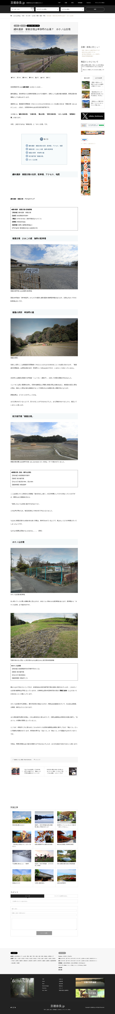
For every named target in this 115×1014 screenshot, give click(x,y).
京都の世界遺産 (66, 963)
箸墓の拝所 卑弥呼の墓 (36, 153)
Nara (43, 983)
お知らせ (61, 979)
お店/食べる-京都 (84, 958)
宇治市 (13, 960)
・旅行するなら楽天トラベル (88, 52)
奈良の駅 (60, 969)
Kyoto (43, 981)
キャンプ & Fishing (79, 965)
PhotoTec (70, 956)
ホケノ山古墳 (33, 160)
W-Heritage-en (82, 963)
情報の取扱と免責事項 (63, 990)
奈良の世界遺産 (74, 963)
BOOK (85, 965)
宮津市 (17, 960)
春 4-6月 (63, 958)
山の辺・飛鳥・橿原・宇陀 (33, 25)
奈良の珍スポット (93, 960)
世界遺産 (80, 2)
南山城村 (13, 963)
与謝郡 (18, 963)
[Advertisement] (30, 791)
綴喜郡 (47, 960)
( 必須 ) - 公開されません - (19, 913)
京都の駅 (60, 967)
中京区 (27, 958)
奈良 (72, 2)
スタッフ (61, 988)
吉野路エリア (51, 956)
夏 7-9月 (68, 958)
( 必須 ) (14, 908)
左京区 (23, 958)
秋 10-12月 (73, 958)
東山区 (35, 958)
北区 (15, 958)
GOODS (65, 956)
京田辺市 (30, 960)
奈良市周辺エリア (18, 956)
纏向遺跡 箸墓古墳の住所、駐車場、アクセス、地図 (46, 146)
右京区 (31, 958)
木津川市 (39, 960)
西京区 (54, 958)
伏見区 (46, 958)
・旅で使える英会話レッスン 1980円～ (90, 54)
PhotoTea (44, 988)
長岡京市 (25, 960)
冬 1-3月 (23, 25)
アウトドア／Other (99, 2)
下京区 (39, 958)
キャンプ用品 (70, 965)
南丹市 (35, 960)
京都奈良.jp (57, 1006)
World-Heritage (45, 985)
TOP (59, 2)
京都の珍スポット (93, 958)
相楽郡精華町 (53, 960)
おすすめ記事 (98, 78)
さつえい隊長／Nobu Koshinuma (24, 759)
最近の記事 (87, 78)
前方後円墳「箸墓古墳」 (37, 156)
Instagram (13, 1007)
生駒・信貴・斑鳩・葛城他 (41, 956)
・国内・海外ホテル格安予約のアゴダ (90, 50)
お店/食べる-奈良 (84, 960)
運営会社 (61, 985)
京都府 (12, 958)
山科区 (50, 958)
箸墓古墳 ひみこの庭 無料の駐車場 (41, 149)
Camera (89, 2)
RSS (15, 1007)
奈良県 (12, 956)
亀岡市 (21, 960)
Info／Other (44, 990)
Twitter (11, 1007)
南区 (42, 958)
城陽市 (43, 960)
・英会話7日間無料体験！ (87, 56)
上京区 (19, 958)
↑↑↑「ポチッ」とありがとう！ (88, 143)
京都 (66, 2)
